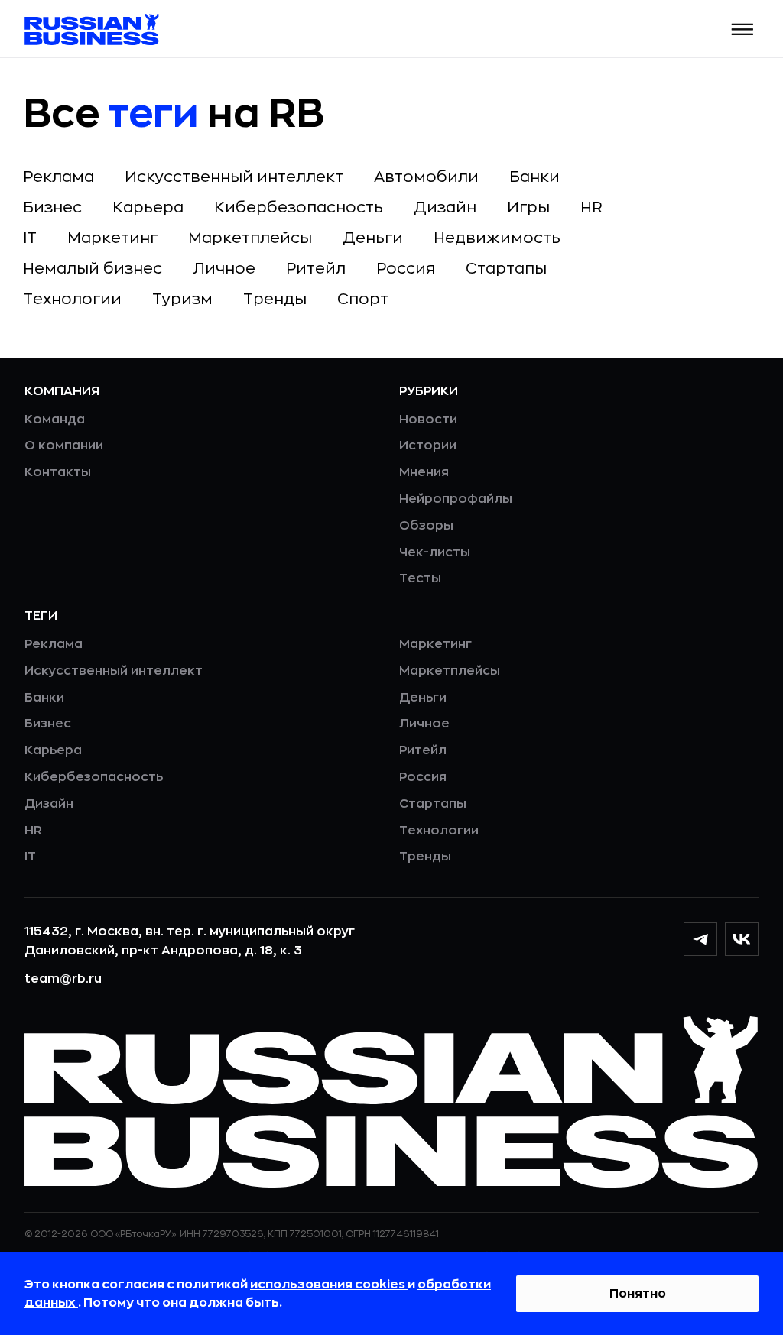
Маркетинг (112, 238)
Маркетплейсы (250, 238)
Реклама (58, 177)
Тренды (275, 299)
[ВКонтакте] (742, 939)
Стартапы (506, 269)
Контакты (57, 472)
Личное (224, 269)
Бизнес (52, 207)
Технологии (72, 299)
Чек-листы (434, 552)
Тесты (420, 578)
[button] (743, 29)
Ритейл (316, 269)
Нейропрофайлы (455, 499)
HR (591, 207)
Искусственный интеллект (234, 177)
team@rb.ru (63, 979)
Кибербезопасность (298, 207)
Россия (405, 269)
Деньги (373, 238)
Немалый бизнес (92, 269)
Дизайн (445, 207)
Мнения (424, 472)
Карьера (148, 207)
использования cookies (329, 1284)
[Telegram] (700, 939)
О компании (63, 445)
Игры (528, 207)
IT (30, 238)
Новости (428, 419)
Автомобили (426, 177)
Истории (427, 445)
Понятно (637, 1294)
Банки (534, 177)
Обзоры (426, 526)
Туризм (182, 299)
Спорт (362, 299)
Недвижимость (497, 238)
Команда (54, 419)
